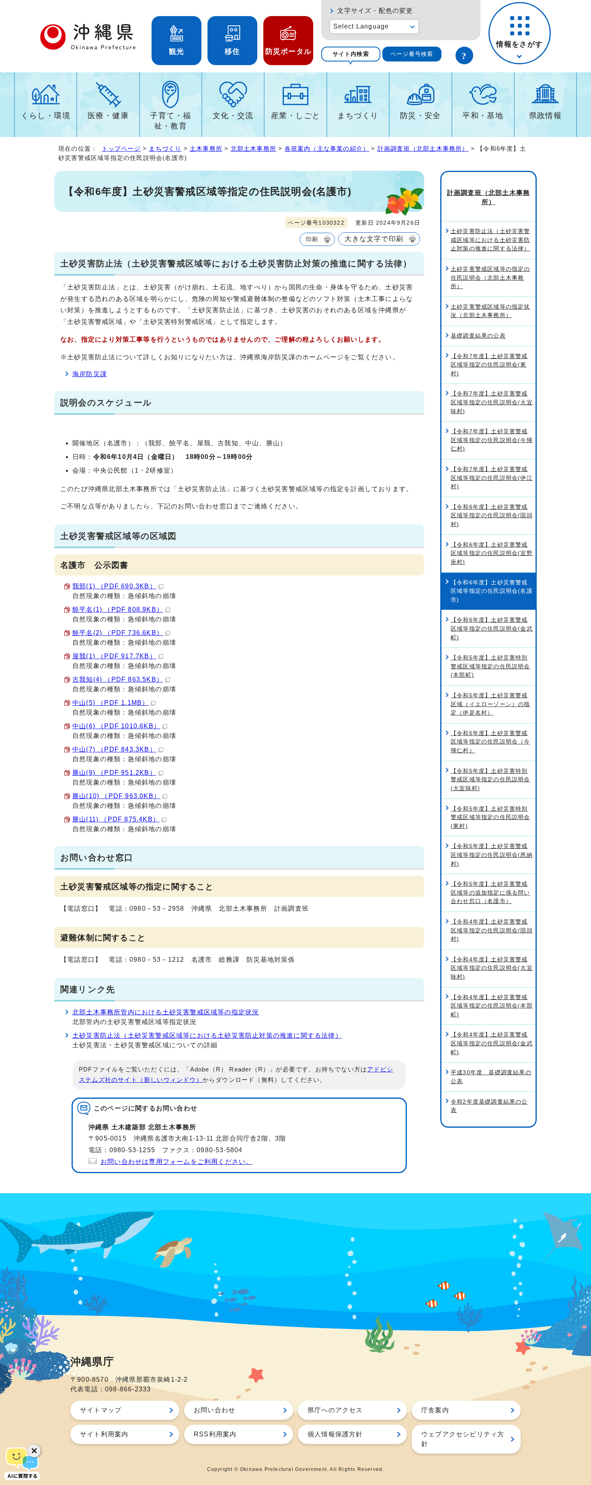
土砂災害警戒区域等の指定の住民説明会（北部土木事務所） (490, 277)
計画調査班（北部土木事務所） (423, 148)
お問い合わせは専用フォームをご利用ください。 (176, 1161)
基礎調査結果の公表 (478, 335)
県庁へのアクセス (335, 1410)
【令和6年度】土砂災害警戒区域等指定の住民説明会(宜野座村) (492, 553)
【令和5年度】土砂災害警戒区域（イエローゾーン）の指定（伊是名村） (490, 704)
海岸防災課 (89, 374)
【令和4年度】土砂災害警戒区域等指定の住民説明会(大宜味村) (492, 968)
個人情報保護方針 (335, 1434)
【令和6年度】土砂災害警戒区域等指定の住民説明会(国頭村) (492, 515)
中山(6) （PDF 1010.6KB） (116, 726)
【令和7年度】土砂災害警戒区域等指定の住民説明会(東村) (489, 365)
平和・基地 (482, 115)
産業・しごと (295, 115)
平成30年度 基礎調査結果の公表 (491, 1076)
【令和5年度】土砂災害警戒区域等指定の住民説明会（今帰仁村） (490, 742)
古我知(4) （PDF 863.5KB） (117, 679)
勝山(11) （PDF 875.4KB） (116, 819)
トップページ (121, 148)
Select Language (361, 26)
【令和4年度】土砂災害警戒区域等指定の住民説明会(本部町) (492, 1006)
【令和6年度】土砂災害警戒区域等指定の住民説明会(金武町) (492, 628)
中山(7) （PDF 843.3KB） (114, 749)
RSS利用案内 (215, 1434)
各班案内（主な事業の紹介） (327, 148)
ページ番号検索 (411, 54)
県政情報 (545, 115)
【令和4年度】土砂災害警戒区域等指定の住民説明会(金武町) (492, 1043)
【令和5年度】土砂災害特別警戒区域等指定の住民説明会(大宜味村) (490, 779)
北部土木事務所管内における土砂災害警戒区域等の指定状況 (165, 1012)
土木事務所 (206, 148)
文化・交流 (233, 115)
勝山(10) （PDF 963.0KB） (116, 796)
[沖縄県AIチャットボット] (22, 1463)
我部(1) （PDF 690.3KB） (114, 586)
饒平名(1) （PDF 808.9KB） (117, 609)
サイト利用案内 (104, 1434)
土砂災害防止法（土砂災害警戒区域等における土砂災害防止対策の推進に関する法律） (207, 1035)
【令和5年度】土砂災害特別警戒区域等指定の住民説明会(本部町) (490, 666)
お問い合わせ (214, 1410)
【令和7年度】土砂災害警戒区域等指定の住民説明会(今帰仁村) (492, 440)
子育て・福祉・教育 (170, 120)
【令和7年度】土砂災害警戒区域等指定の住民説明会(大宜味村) (492, 402)
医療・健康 (108, 115)
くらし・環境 (45, 115)
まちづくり (357, 115)
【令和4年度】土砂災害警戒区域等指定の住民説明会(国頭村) (492, 930)
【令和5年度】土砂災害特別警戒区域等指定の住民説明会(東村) (490, 817)
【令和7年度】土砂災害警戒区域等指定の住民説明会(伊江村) (492, 478)
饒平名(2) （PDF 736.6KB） (117, 632)
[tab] (350, 54)
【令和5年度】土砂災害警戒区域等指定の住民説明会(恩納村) (492, 854)
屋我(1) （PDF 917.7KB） (114, 656)
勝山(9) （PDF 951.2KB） (114, 772)
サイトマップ (100, 1410)
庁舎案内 (435, 1410)
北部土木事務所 (253, 148)
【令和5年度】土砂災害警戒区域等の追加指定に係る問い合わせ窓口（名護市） (490, 892)
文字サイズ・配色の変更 (375, 10)
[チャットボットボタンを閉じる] (34, 1450)
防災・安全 (420, 115)
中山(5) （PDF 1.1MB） (110, 702)
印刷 (312, 239)
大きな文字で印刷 (374, 239)
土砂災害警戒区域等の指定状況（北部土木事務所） (490, 311)
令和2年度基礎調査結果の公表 (489, 1106)
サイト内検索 (350, 54)
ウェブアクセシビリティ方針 (462, 1439)
